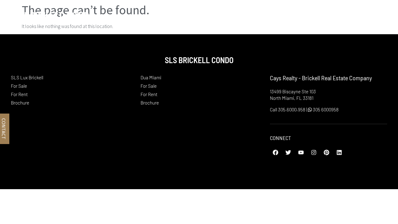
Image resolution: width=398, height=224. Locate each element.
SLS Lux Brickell (277, 15)
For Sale (19, 86)
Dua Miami (338, 15)
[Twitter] (288, 152)
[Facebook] (275, 152)
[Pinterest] (326, 152)
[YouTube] (301, 152)
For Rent (19, 94)
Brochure (20, 102)
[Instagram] (313, 152)
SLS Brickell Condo (50, 15)
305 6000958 (325, 109)
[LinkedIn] (339, 152)
